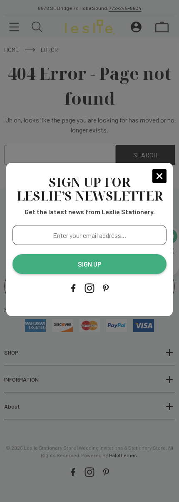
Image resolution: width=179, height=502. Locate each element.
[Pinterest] (106, 288)
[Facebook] (73, 288)
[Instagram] (89, 288)
